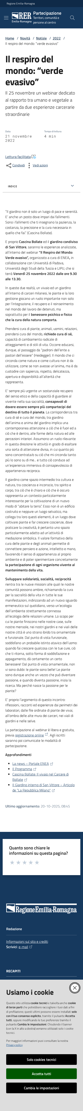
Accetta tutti (41, 1073)
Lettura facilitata (18, 156)
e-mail (23, 946)
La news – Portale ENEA (30, 763)
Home (9, 38)
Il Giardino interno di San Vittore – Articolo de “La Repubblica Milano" (43, 787)
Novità (25, 38)
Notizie (41, 38)
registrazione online (29, 735)
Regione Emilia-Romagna (21, 4)
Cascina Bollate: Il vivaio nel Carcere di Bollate (40, 777)
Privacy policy (14, 1045)
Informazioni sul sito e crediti (27, 941)
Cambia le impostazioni (41, 1088)
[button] (72, 18)
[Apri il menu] (6, 17)
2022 (57, 38)
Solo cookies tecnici (41, 1059)
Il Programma (22, 769)
